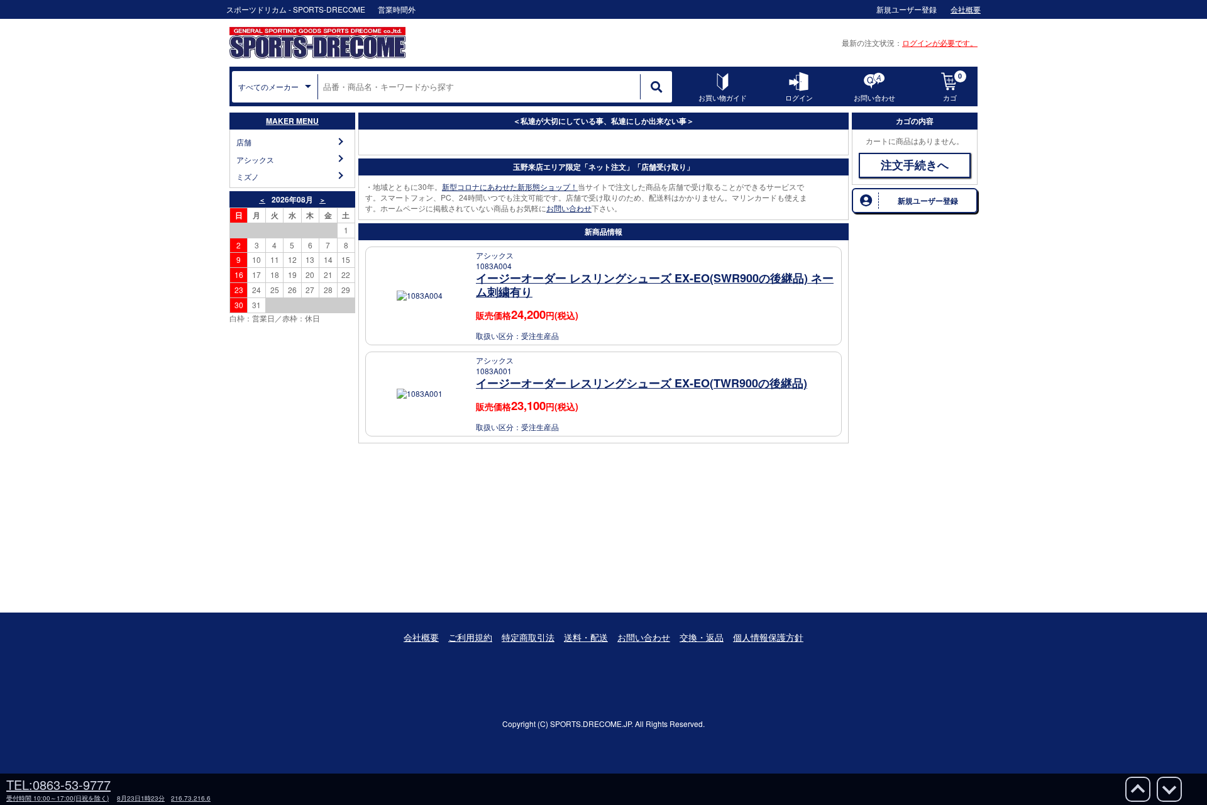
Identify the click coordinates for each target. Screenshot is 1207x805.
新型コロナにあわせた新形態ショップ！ (510, 186)
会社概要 (421, 637)
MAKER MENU (292, 120)
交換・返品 (702, 637)
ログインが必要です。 (940, 42)
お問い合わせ (569, 208)
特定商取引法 (528, 637)
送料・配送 (586, 637)
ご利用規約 (470, 637)
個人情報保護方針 (768, 637)
